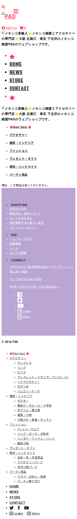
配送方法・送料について (25, 213)
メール (13, 248)
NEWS (16, 72)
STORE (16, 80)
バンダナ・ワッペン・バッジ (36, 438)
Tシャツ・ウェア (28, 429)
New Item (20, 127)
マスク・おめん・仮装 (31, 476)
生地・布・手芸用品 (30, 457)
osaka (26, 311)
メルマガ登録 (18, 253)
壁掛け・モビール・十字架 (34, 405)
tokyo (26, 316)
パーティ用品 (18, 175)
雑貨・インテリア (21, 143)
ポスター (23, 400)
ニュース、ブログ (20, 238)
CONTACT (19, 88)
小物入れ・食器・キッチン (34, 419)
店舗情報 (15, 243)
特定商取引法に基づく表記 (26, 223)
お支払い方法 (18, 208)
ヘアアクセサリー (28, 382)
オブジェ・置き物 (28, 410)
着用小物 (23, 443)
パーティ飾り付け (28, 481)
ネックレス (24, 362)
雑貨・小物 (24, 415)
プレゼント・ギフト (23, 159)
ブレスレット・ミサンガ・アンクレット (43, 377)
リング (21, 367)
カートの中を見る (20, 218)
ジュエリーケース (28, 391)
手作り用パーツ (27, 467)
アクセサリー (18, 135)
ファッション (18, 151)
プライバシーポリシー (23, 227)
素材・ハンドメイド (23, 167)
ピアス (21, 372)
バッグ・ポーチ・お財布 (33, 433)
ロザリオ (23, 386)
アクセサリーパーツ (30, 462)
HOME (15, 64)
